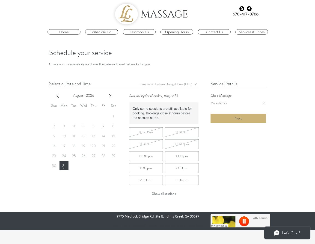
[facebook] (249, 8)
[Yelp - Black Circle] (241, 8)
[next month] (110, 96)
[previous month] (57, 96)
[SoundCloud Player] (240, 220)
